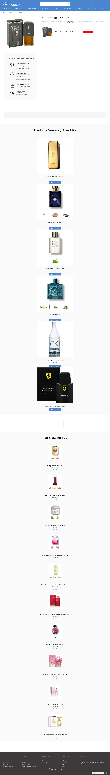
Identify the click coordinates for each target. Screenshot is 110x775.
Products (9, 12)
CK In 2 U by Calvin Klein (55, 360)
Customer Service (7, 760)
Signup (63, 766)
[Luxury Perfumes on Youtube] (61, 769)
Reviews (9, 109)
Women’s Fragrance (27, 760)
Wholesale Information (8, 766)
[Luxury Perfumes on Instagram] (58, 769)
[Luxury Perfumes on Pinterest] (54, 769)
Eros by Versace (55, 314)
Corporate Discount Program (29, 766)
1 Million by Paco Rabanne (55, 176)
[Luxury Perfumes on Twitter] (51, 769)
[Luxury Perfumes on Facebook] (49, 769)
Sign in (93, 3)
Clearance (44, 760)
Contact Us (5, 764)
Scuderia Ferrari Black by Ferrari (55, 406)
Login (63, 764)
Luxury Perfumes (14, 772)
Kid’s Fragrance (26, 764)
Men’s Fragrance (26, 762)
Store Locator (6, 762)
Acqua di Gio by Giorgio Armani (55, 268)
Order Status (65, 762)
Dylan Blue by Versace (55, 222)
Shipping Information (47, 762)
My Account (64, 760)
